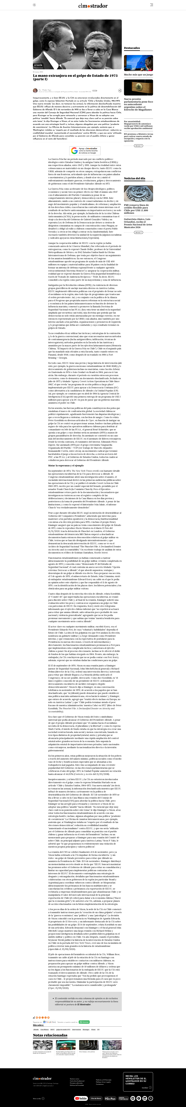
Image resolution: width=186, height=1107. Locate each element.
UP (98, 1030)
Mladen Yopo (46, 90)
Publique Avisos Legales (103, 1082)
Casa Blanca (45, 1030)
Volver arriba (37, 1098)
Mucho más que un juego (138, 74)
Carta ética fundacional (77, 1081)
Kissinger (86, 1030)
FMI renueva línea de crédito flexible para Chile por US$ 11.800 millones (136, 209)
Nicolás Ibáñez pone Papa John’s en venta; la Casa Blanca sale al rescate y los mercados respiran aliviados (65, 1053)
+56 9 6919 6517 (37, 1085)
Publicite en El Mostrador (104, 1080)
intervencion (76, 1030)
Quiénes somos (74, 1079)
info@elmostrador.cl (47, 1085)
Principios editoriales (76, 1083)
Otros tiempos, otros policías (87, 1052)
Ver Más (94, 90)
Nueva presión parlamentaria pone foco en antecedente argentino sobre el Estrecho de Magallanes (138, 104)
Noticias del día (134, 178)
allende (36, 1030)
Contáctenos (100, 1084)
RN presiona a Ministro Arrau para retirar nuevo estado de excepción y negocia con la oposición (138, 137)
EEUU (52, 1030)
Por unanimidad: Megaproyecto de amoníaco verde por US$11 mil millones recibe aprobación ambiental (138, 125)
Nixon (93, 1030)
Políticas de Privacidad (77, 1085)
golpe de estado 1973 (63, 1030)
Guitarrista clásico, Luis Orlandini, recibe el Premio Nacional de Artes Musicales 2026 (138, 223)
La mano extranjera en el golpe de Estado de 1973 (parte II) (42, 1052)
